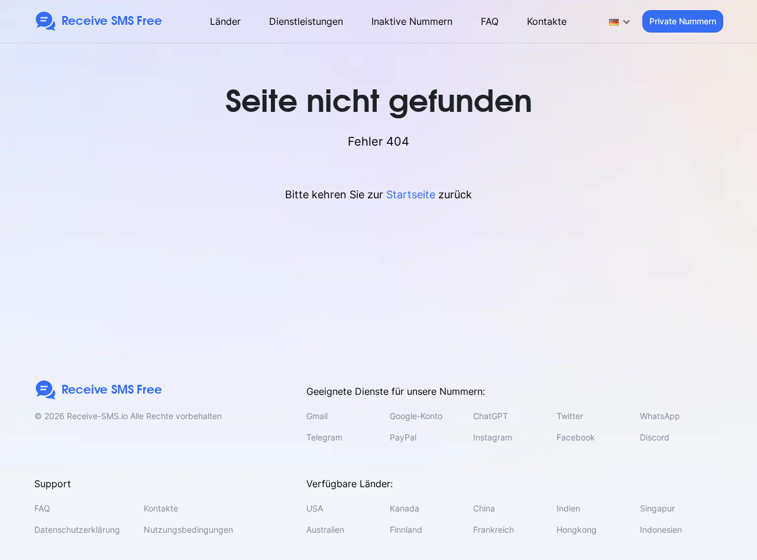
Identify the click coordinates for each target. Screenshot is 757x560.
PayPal (403, 437)
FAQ (490, 21)
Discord (654, 437)
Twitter (570, 416)
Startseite (410, 194)
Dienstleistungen (306, 21)
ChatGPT (490, 416)
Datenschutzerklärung (77, 529)
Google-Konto (416, 416)
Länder (225, 21)
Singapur (657, 508)
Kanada (404, 508)
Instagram (492, 437)
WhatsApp (660, 416)
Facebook (576, 437)
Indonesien (661, 529)
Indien (568, 508)
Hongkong (577, 529)
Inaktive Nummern (411, 21)
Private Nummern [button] (682, 21)
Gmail (317, 416)
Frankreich (493, 529)
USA (314, 508)
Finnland (406, 529)
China (484, 508)
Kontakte (547, 21)
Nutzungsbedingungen (188, 529)
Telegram (324, 437)
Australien (325, 529)
